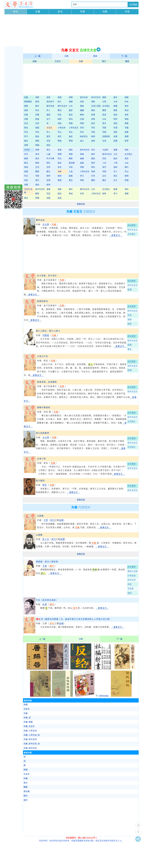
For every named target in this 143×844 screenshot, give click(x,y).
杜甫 (44, 604)
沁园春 (40, 516)
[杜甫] (29, 614)
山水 (104, 119)
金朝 (82, 159)
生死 (37, 123)
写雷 (126, 128)
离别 (48, 115)
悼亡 (59, 102)
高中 (37, 106)
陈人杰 (45, 539)
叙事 (126, 132)
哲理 (115, 141)
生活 (26, 123)
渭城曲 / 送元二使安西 (47, 562)
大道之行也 (42, 356)
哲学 (126, 141)
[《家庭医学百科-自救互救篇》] (62, 696)
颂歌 (126, 123)
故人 (90, 364)
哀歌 (37, 97)
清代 (93, 163)
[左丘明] (29, 234)
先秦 (81, 61)
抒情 (82, 123)
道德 (71, 102)
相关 (95, 56)
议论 (104, 176)
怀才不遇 (50, 159)
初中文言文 (96, 97)
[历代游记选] (59, 669)
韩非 (44, 485)
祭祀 (93, 110)
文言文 (58, 61)
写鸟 (37, 132)
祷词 (37, 102)
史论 (59, 167)
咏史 (71, 136)
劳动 (126, 110)
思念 (93, 123)
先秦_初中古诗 (30, 739)
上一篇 (37, 56)
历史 (59, 115)
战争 (93, 141)
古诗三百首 (96, 106)
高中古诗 (50, 106)
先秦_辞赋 (28, 722)
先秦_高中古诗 (30, 748)
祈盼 (59, 119)
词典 (104, 11)
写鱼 (93, 132)
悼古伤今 (50, 102)
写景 (104, 128)
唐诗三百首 (132, 571)
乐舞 (37, 115)
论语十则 (41, 459)
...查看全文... (115, 235)
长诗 (104, 141)
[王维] (29, 575)
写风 (82, 128)
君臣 (115, 110)
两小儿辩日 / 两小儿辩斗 (48, 331)
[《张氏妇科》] (121, 696)
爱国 (59, 97)
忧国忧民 (106, 136)
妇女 (126, 102)
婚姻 (82, 110)
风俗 (82, 102)
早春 (82, 180)
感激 (26, 106)
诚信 (71, 150)
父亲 (115, 102)
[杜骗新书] (103, 669)
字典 (82, 11)
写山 (59, 132)
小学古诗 (61, 128)
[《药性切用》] (102, 696)
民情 (93, 115)
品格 (82, 163)
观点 (126, 106)
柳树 (82, 115)
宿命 (59, 176)
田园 (37, 128)
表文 (48, 150)
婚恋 (71, 110)
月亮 (48, 141)
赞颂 (71, 141)
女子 (48, 119)
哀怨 (48, 97)
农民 (126, 115)
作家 (127, 11)
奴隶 (37, 119)
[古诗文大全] (30, 289)
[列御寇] (29, 344)
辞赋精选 (28, 102)
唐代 (126, 167)
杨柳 (95, 570)
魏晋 (127, 61)
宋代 (104, 167)
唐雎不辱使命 (43, 407)
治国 (26, 145)
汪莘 (46, 520)
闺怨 (26, 110)
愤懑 (59, 154)
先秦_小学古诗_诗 (32, 735)
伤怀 (115, 119)
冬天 (26, 154)
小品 (71, 172)
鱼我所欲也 (42, 301)
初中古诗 (84, 97)
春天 (115, 97)
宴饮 (48, 136)
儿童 (48, 154)
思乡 (104, 123)
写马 (26, 132)
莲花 (126, 159)
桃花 (26, 128)
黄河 (59, 110)
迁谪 (82, 119)
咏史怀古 (84, 136)
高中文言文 (62, 106)
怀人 (48, 110)
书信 (71, 167)
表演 (59, 150)
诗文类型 (131, 225)
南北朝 (72, 163)
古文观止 (106, 106)
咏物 (93, 136)
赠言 (104, 180)
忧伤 (26, 180)
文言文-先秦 (28, 191)
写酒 (115, 128)
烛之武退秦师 (42, 433)
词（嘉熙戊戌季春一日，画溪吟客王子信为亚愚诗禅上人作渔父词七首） (73, 619)
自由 (48, 145)
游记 (37, 180)
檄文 (48, 172)
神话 (126, 119)
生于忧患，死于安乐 (47, 276)
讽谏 (82, 154)
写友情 (130, 589)
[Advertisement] (71, 30)
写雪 (37, 176)
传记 (93, 150)
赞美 (59, 141)
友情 (115, 136)
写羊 (82, 132)
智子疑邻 (40, 481)
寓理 (126, 136)
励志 (71, 115)
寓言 (26, 141)
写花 (93, 128)
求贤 (93, 119)
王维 (44, 566)
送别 (115, 123)
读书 (37, 154)
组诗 (48, 185)
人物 (115, 163)
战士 (82, 141)
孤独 (82, 106)
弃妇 (71, 119)
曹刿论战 (40, 220)
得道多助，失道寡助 (47, 382)
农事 (26, 119)
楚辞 (104, 97)
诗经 (59, 123)
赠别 (93, 180)
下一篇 (124, 56)
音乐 (59, 136)
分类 (66, 56)
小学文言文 (73, 128)
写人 (48, 132)
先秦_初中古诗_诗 (32, 744)
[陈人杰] (29, 548)
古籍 (37, 11)
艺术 (93, 176)
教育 (104, 110)
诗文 (15, 11)
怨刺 (37, 141)
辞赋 (35, 61)
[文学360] (18, 4)
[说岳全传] (125, 669)
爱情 (71, 97)
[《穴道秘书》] (40, 696)
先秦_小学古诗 (30, 731)
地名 (126, 150)
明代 (48, 163)
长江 (115, 180)
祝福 (37, 145)
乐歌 (26, 115)
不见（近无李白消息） (47, 600)
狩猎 (71, 123)
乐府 (129, 584)
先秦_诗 (27, 718)
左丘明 (45, 224)
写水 (71, 132)
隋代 (26, 796)
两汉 (104, 61)
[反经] (81, 669)
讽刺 (93, 102)
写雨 (104, 132)
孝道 (93, 172)
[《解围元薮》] (84, 696)
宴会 (37, 136)
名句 (60, 11)
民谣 (104, 115)
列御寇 (45, 335)
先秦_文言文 (29, 726)
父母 (104, 102)
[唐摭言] (37, 669)
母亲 (115, 115)
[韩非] (29, 494)
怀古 (37, 110)
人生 (104, 163)
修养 (115, 132)
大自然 (105, 150)
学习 (26, 136)
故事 (115, 106)
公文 (71, 106)
